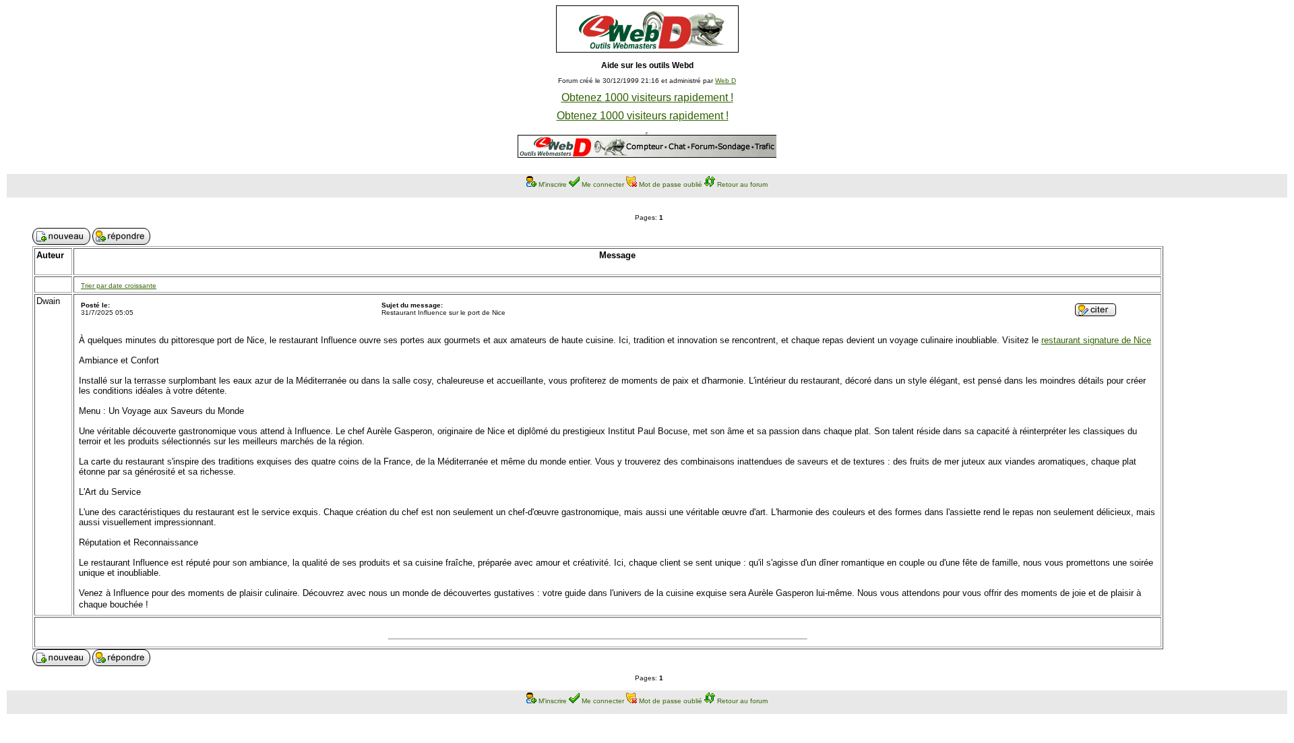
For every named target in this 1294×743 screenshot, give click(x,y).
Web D (725, 80)
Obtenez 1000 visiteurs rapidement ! (647, 97)
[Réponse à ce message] (1095, 312)
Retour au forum (742, 184)
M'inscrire (552, 184)
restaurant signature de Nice (1096, 340)
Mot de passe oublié (670, 184)
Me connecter (603, 184)
